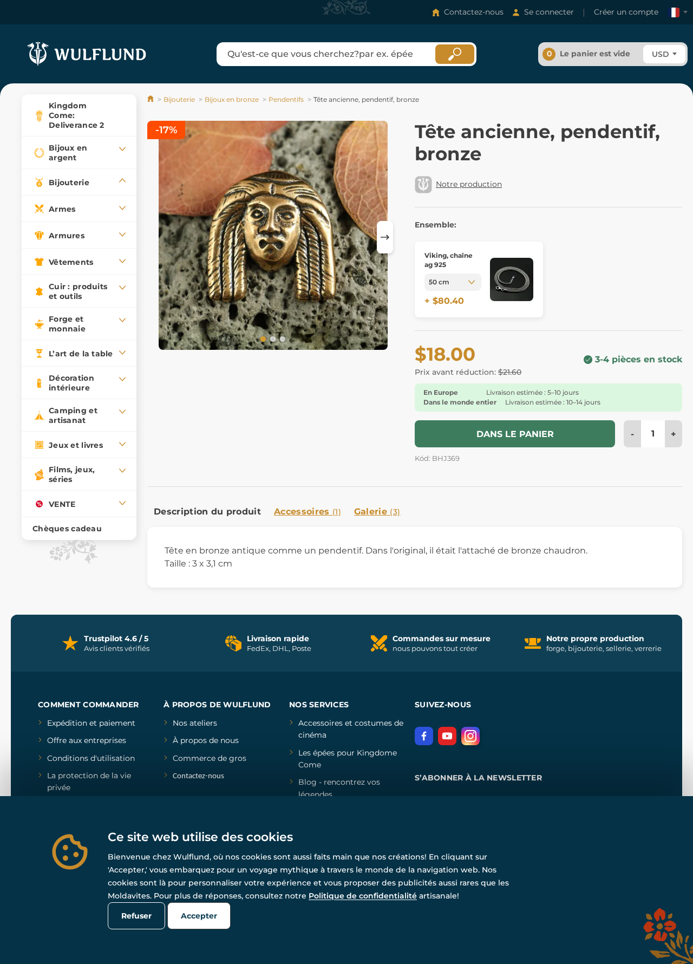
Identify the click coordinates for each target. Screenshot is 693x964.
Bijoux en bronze (232, 99)
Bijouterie (179, 99)
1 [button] (262, 338)
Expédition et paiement (91, 723)
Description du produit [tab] (207, 511)
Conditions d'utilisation (91, 758)
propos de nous (208, 740)
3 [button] (281, 338)
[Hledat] (454, 54)
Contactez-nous (474, 12)
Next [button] (385, 237)
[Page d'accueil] (151, 99)
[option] (273, 237)
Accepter (199, 916)
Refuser (136, 916)
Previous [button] (161, 237)
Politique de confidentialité (363, 896)
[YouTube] (447, 736)
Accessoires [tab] (307, 511)
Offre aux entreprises (86, 740)
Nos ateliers (195, 723)
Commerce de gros (209, 758)
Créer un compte (626, 12)
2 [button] (272, 338)
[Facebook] (424, 736)
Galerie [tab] (377, 511)
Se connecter (549, 12)
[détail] (511, 279)
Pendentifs (286, 99)
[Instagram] (470, 736)
